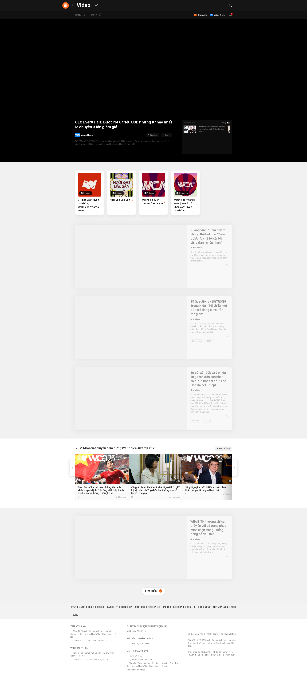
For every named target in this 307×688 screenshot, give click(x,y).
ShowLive (195, 319)
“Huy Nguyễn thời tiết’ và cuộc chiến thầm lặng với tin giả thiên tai (215, 489)
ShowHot (195, 412)
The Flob (207, 412)
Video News (87, 134)
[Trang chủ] (83, 5)
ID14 (209, 341)
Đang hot (83, 15)
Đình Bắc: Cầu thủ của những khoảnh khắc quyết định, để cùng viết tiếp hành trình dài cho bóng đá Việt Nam (101, 490)
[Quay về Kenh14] (65, 5)
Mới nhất (99, 15)
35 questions (197, 341)
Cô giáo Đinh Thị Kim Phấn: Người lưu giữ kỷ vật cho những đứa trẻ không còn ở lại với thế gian (160, 490)
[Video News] (77, 135)
